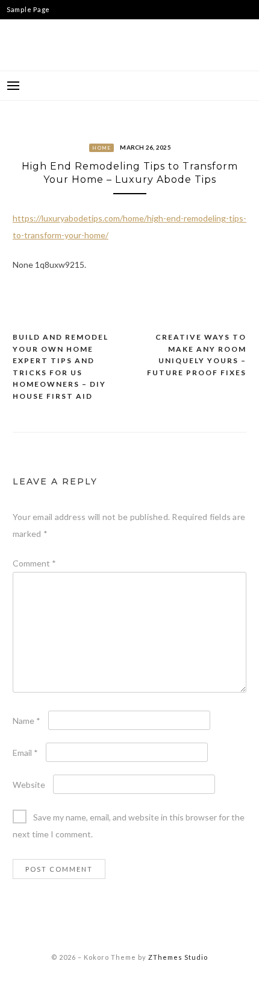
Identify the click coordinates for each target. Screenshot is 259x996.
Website (29, 784)
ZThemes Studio (178, 957)
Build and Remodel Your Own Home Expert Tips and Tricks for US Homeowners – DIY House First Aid (60, 366)
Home (101, 148)
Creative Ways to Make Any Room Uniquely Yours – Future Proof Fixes (196, 354)
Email (25, 752)
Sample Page (28, 9)
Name (26, 720)
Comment (34, 563)
